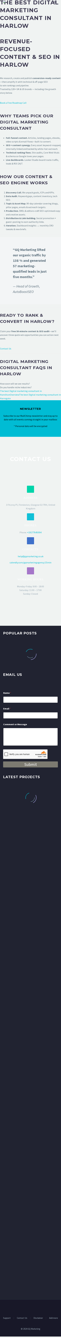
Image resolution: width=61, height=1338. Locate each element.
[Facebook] (23, 1307)
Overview (14, 394)
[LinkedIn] (26, 1307)
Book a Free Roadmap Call (13, 102)
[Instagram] (34, 1307)
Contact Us (5, 348)
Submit (30, 764)
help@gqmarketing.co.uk (30, 556)
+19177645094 (34, 532)
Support (7, 1318)
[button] (30, 489)
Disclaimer (38, 1318)
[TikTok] (38, 1307)
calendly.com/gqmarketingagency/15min (30, 562)
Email (7, 708)
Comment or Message (15, 724)
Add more (53, 1318)
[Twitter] (30, 1307)
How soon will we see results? (15, 383)
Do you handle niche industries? (16, 387)
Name (7, 693)
